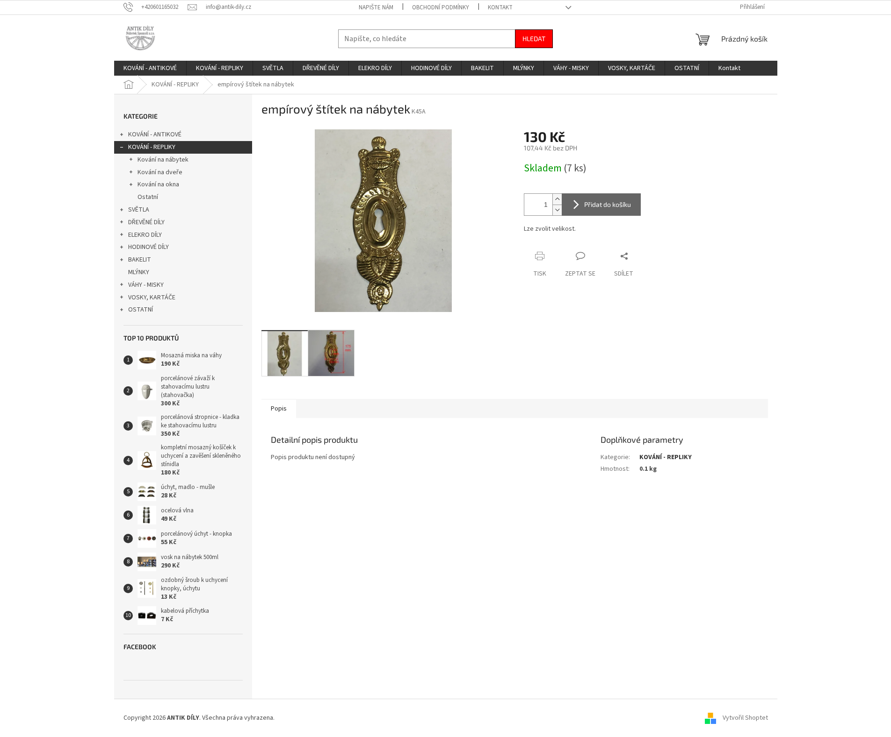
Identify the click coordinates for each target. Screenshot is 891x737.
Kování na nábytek (163, 159)
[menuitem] (150, 68)
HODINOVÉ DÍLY (148, 247)
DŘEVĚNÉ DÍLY (146, 222)
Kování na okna (158, 184)
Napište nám (376, 7)
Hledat (533, 39)
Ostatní (148, 197)
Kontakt (500, 7)
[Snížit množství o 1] (557, 210)
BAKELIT (139, 259)
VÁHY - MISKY (146, 285)
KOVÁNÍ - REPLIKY (151, 147)
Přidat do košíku (607, 204)
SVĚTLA (138, 209)
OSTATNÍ (140, 309)
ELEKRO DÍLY (145, 235)
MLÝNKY (138, 272)
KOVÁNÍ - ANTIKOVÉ (154, 134)
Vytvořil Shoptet (745, 718)
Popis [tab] (279, 408)
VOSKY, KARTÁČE (151, 297)
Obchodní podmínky (440, 7)
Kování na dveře (160, 172)
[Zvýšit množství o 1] (557, 199)
